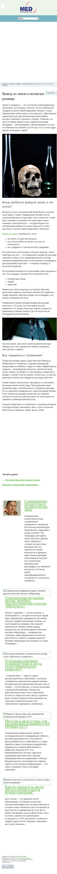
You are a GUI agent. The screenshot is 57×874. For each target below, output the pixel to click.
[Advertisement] (28, 52)
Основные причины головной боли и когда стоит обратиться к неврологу (23, 665)
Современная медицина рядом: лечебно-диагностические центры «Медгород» (26, 602)
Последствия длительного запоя (22, 480)
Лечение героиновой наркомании (20, 485)
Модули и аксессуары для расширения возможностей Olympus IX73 (27, 723)
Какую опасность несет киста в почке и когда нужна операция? (24, 789)
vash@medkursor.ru (24, 858)
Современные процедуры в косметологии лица (35, 505)
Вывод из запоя (10, 234)
